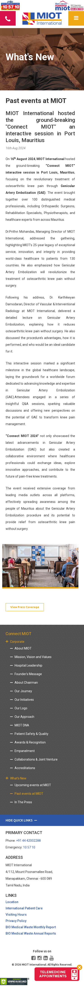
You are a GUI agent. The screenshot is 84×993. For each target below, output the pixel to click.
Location (12, 902)
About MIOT (23, 648)
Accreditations (25, 768)
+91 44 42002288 (28, 840)
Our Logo (21, 708)
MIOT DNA (22, 725)
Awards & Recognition (30, 742)
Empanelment (25, 751)
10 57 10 (29, 847)
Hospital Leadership (28, 665)
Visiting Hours (16, 914)
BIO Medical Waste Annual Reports (31, 933)
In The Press (23, 802)
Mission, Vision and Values (33, 657)
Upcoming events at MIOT (33, 785)
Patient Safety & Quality (31, 734)
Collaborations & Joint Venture (36, 759)
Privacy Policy (16, 921)
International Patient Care (24, 908)
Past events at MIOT (29, 793)
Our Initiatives (24, 699)
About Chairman (26, 682)
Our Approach (24, 717)
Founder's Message (28, 674)
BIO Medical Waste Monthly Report (31, 927)
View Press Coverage (24, 607)
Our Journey (23, 691)
